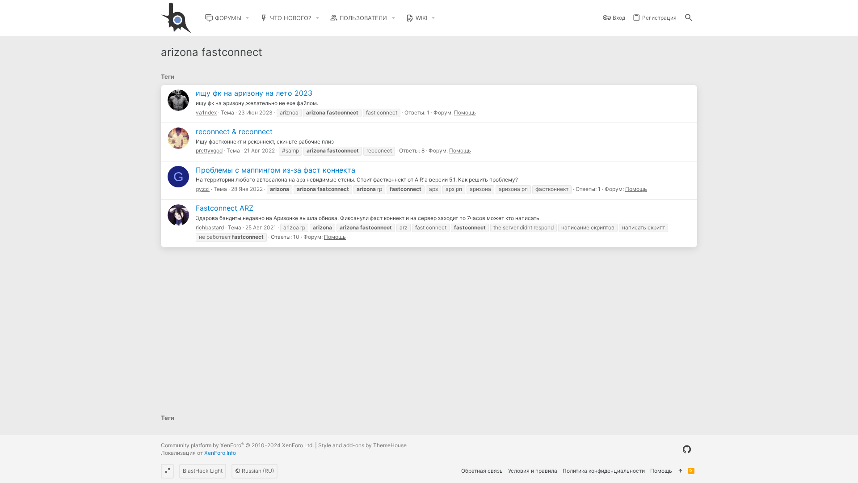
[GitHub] (687, 449)
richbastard (210, 227)
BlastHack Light (203, 470)
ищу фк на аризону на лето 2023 (254, 93)
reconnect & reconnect (234, 131)
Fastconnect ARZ (224, 207)
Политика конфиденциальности (604, 470)
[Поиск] (688, 18)
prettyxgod (209, 150)
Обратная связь (482, 470)
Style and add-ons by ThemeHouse (362, 445)
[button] (247, 18)
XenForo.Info (220, 452)
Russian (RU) (257, 470)
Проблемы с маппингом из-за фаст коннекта (275, 169)
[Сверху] (680, 471)
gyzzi (203, 189)
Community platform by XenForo (237, 445)
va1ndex (206, 112)
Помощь (465, 112)
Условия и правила (532, 470)
